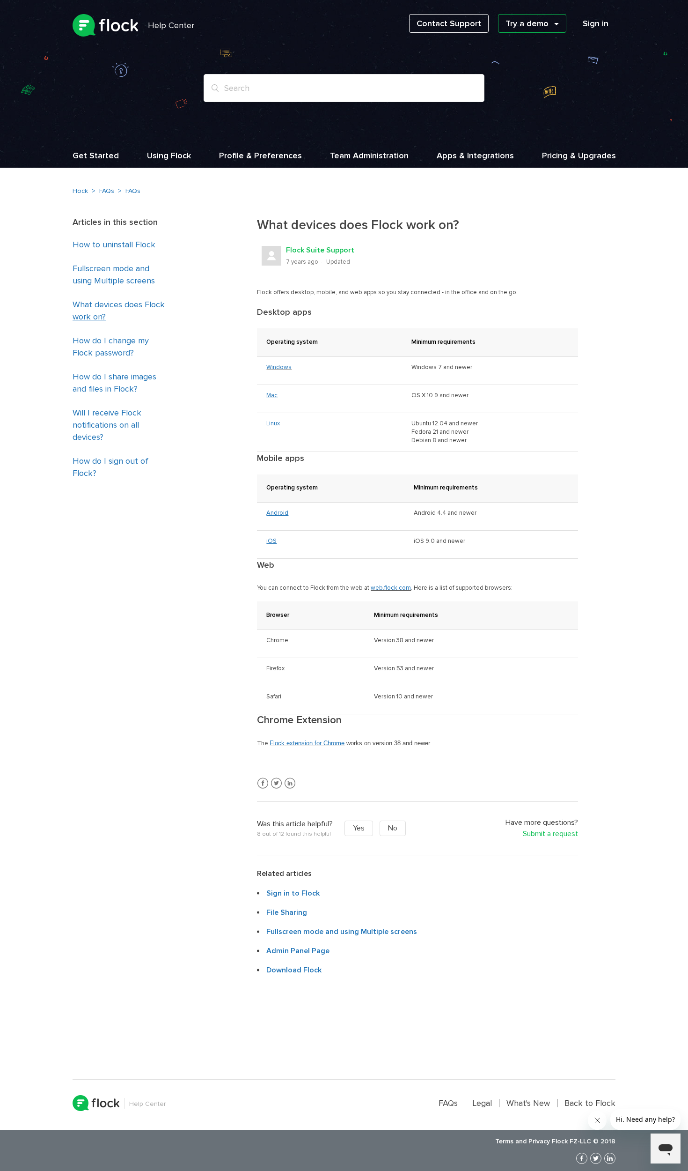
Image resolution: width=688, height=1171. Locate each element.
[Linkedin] (610, 1158)
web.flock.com (391, 588)
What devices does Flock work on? (119, 310)
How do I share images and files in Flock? (114, 382)
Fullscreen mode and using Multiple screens (114, 274)
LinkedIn (290, 783)
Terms (504, 1141)
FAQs (106, 191)
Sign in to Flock (293, 893)
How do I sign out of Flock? (110, 467)
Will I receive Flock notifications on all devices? (107, 425)
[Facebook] (582, 1158)
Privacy (539, 1141)
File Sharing (286, 912)
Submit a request (550, 834)
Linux (273, 423)
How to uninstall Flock (114, 244)
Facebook (263, 783)
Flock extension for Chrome (307, 743)
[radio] (358, 828)
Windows (279, 367)
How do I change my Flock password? (111, 346)
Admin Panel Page (297, 951)
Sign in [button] (595, 23)
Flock (80, 191)
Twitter (276, 783)
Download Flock (294, 970)
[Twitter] (596, 1158)
